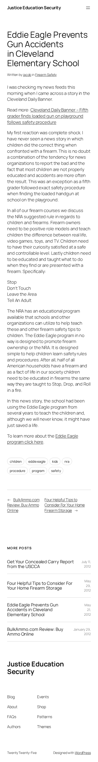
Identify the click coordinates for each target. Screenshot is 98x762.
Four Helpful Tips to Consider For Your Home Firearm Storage (64, 505)
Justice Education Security (34, 8)
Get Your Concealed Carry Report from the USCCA (40, 564)
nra (66, 461)
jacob (27, 74)
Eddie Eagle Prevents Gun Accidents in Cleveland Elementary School (32, 609)
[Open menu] (88, 8)
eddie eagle (36, 461)
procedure (17, 470)
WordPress (83, 752)
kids (55, 461)
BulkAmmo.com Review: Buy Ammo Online (23, 505)
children (16, 461)
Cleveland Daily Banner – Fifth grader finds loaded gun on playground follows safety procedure (47, 116)
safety (56, 470)
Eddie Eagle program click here (42, 439)
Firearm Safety (46, 74)
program (38, 470)
